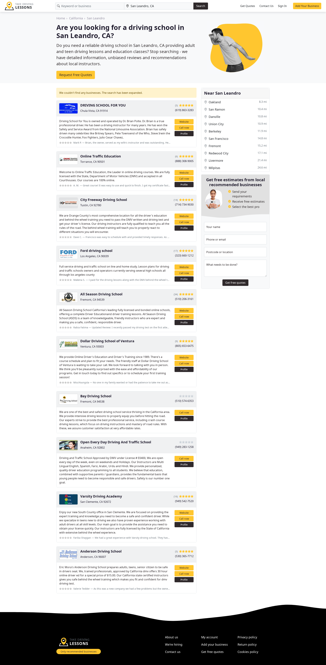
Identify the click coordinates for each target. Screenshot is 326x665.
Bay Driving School (95, 396)
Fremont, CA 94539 (92, 300)
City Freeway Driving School (103, 199)
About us (171, 637)
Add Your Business (307, 6)
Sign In (282, 6)
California (76, 18)
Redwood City (237, 153)
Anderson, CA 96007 (93, 557)
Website (184, 121)
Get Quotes (247, 6)
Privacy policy (247, 637)
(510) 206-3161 (184, 299)
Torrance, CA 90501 (92, 162)
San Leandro (96, 18)
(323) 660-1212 (184, 255)
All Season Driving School (101, 294)
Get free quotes (235, 283)
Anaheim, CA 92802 (92, 447)
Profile (184, 133)
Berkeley (237, 131)
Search (200, 6)
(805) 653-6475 (184, 346)
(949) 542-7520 (184, 501)
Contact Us (266, 6)
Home (60, 18)
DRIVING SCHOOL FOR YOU (103, 105)
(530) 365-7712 (184, 556)
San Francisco (237, 138)
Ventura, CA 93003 (92, 346)
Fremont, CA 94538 (92, 401)
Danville (237, 116)
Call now (184, 127)
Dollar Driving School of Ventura (107, 341)
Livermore (237, 160)
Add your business (214, 644)
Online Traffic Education (100, 156)
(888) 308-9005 (184, 161)
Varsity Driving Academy (101, 496)
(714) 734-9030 (184, 204)
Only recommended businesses (79, 651)
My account (209, 637)
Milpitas (237, 168)
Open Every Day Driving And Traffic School (115, 442)
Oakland (237, 102)
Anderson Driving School (101, 551)
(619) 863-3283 (184, 110)
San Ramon (237, 109)
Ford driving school (96, 250)
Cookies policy (248, 652)
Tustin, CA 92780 (90, 205)
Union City (237, 124)
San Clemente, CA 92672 (95, 502)
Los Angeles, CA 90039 (94, 256)
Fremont (237, 146)
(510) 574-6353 (184, 401)
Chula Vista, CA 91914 (94, 111)
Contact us (172, 652)
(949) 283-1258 (184, 447)
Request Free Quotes (75, 75)
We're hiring (173, 644)
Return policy (247, 644)
